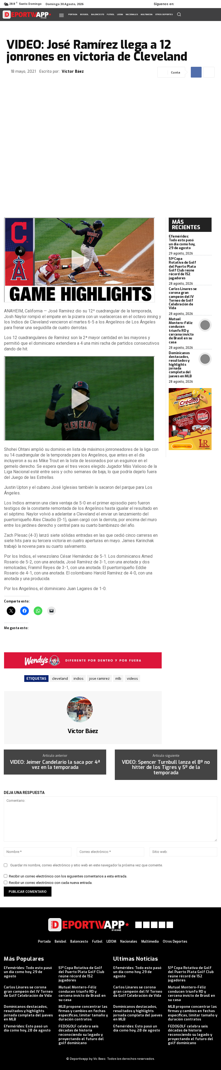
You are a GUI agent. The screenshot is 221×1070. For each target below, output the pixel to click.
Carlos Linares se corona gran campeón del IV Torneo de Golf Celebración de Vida (183, 298)
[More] (209, 72)
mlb (118, 678)
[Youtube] (213, 4)
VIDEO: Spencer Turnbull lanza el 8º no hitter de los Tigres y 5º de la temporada (166, 768)
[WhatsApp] (206, 4)
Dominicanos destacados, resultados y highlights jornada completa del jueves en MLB (180, 364)
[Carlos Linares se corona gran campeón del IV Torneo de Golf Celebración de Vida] (205, 294)
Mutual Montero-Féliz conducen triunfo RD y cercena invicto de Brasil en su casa (181, 330)
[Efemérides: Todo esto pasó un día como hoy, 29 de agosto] (205, 242)
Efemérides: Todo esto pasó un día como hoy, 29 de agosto (182, 242)
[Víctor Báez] (83, 709)
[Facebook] (183, 4)
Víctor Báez (73, 71)
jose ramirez (99, 678)
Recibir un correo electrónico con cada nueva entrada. (50, 883)
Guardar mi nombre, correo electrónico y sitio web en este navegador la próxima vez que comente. (86, 865)
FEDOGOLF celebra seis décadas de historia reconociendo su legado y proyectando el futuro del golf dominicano (81, 1034)
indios (79, 678)
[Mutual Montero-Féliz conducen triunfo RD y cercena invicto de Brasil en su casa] (205, 325)
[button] (179, 14)
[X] (198, 4)
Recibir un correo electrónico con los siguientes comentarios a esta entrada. (68, 876)
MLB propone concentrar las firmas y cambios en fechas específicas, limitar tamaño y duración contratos (83, 1013)
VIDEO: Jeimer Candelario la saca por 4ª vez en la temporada (55, 765)
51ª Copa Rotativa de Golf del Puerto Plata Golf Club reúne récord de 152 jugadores (182, 268)
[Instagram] (191, 4)
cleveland (60, 678)
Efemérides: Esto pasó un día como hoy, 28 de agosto (27, 1028)
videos (132, 678)
